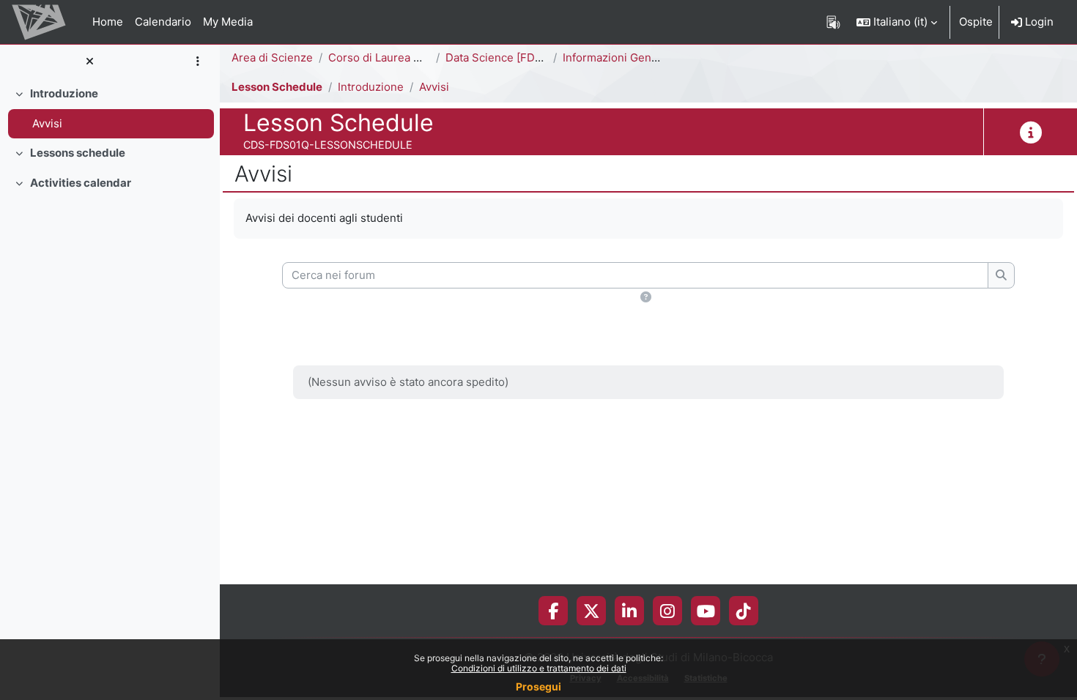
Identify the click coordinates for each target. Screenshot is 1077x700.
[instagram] (667, 611)
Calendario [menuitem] (163, 22)
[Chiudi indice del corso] (89, 61)
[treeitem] (110, 108)
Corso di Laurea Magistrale (397, 57)
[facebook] (553, 611)
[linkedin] (629, 611)
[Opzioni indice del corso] (197, 61)
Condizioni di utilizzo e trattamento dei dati (538, 668)
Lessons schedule (77, 153)
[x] (591, 611)
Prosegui (538, 686)
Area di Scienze (272, 57)
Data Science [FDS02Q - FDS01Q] (532, 57)
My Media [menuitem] (228, 22)
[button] (897, 22)
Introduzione (64, 93)
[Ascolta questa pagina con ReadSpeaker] (833, 22)
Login (1038, 22)
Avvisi (47, 123)
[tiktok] (743, 611)
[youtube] (706, 611)
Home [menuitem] (107, 22)
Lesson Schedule (277, 87)
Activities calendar (80, 183)
